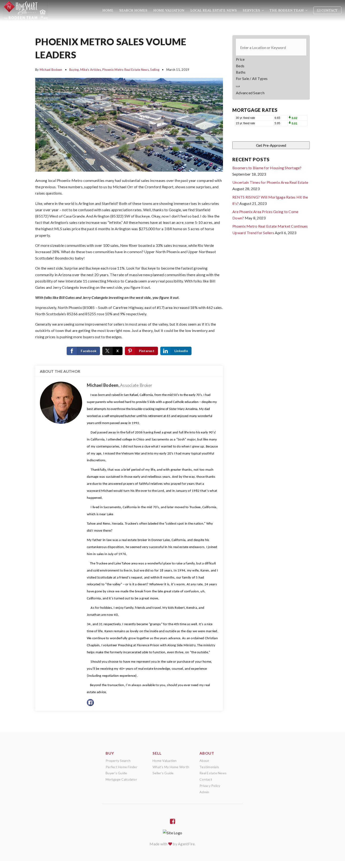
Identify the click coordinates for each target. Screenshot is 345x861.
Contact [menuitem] (329, 10)
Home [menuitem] (107, 10)
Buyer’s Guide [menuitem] (116, 773)
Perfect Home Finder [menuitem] (121, 767)
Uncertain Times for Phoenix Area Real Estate (270, 182)
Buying (74, 69)
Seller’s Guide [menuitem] (163, 773)
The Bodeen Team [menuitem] (287, 10)
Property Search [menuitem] (118, 761)
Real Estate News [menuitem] (212, 773)
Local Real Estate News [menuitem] (213, 10)
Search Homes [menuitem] (133, 10)
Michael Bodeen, (119, 385)
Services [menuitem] (252, 10)
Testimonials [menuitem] (209, 767)
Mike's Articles (90, 69)
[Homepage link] (26, 10)
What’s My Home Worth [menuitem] (171, 767)
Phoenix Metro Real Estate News (125, 69)
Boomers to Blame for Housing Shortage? (267, 167)
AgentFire (186, 844)
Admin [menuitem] (204, 792)
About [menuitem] (204, 761)
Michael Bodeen (51, 69)
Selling (154, 69)
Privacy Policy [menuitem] (209, 786)
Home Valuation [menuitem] (168, 10)
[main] (172, 366)
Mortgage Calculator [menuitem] (121, 779)
